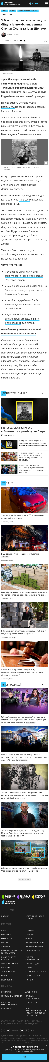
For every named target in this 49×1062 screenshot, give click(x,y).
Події (3, 930)
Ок (24, 1057)
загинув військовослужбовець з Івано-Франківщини (22, 318)
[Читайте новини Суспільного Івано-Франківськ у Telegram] (22, 1030)
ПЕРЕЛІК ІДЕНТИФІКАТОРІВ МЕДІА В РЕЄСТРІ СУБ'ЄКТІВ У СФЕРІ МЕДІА (36, 1011)
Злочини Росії (8, 972)
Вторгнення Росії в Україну (28, 11)
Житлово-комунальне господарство (12, 952)
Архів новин (31, 992)
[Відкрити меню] (47, 3)
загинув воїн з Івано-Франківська (24, 275)
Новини (5, 916)
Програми (6, 1008)
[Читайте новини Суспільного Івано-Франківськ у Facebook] (3, 1030)
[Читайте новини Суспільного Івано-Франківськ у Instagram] (8, 1030)
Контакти (6, 992)
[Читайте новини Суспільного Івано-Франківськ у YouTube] (13, 1030)
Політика (5, 967)
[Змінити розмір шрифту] (45, 41)
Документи (31, 1002)
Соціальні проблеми (35, 972)
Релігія (28, 967)
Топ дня (29, 980)
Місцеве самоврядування (34, 958)
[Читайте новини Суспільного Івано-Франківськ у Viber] (17, 1030)
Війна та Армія (7, 14)
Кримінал (6, 934)
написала (24, 199)
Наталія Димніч (13, 35)
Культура (30, 934)
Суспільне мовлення (11, 996)
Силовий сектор (9, 963)
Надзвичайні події (34, 942)
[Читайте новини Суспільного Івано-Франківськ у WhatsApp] (27, 1030)
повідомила (8, 106)
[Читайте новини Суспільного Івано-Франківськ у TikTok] (32, 1030)
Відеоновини (8, 980)
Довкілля (5, 947)
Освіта (28, 938)
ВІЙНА (4, 11)
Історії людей (32, 963)
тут (24, 373)
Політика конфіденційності (10, 1003)
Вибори (5, 942)
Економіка (6, 938)
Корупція (29, 930)
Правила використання (32, 997)
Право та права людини (8, 958)
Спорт (4, 976)
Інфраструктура (33, 951)
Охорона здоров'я (34, 947)
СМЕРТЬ (12, 11)
